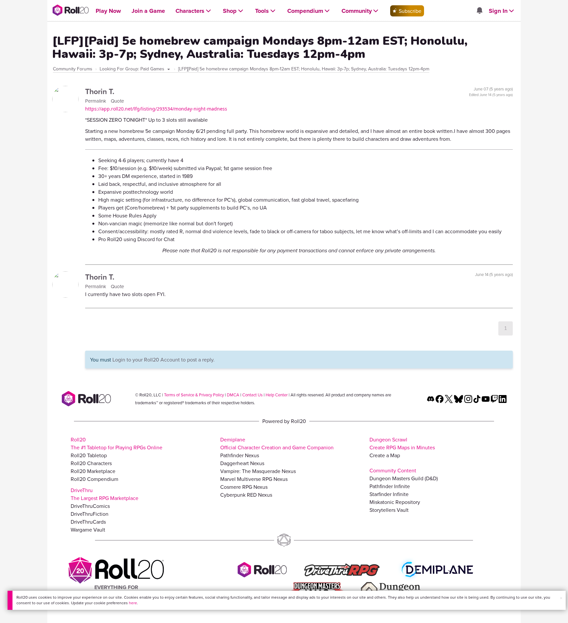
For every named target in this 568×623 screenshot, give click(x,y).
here (133, 603)
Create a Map (384, 455)
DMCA (233, 395)
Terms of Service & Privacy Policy (194, 395)
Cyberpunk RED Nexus (246, 494)
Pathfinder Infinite (389, 486)
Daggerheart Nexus (242, 463)
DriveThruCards (88, 521)
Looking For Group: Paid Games (133, 68)
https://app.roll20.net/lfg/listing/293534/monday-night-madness (156, 109)
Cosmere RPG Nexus (244, 486)
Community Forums (72, 68)
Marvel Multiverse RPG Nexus (254, 479)
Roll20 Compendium (94, 479)
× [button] (561, 598)
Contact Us (252, 395)
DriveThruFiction (89, 513)
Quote (117, 100)
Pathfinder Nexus (239, 455)
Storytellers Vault (389, 509)
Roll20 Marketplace (93, 471)
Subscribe (409, 10)
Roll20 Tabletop (89, 455)
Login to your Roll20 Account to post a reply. (163, 359)
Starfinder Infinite (389, 494)
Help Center (277, 395)
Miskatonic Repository (394, 502)
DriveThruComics (90, 506)
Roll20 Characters (91, 463)
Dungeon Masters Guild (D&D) (403, 478)
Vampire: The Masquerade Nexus (258, 471)
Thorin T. (99, 91)
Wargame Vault (88, 529)
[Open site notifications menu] (479, 11)
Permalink (96, 100)
